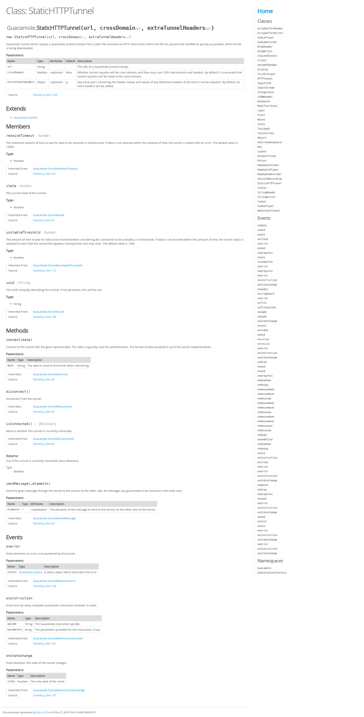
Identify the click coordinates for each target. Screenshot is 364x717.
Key (259, 146)
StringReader (266, 192)
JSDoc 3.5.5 (42, 712)
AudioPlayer (265, 37)
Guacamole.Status (30, 572)
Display (262, 69)
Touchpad (263, 128)
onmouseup (264, 398)
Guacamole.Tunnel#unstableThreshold (57, 265)
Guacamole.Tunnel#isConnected (53, 439)
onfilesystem (266, 307)
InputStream (265, 87)
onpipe (262, 316)
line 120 (51, 317)
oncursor (263, 339)
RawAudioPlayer (268, 169)
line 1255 (51, 95)
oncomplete (265, 261)
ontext (262, 521)
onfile (262, 302)
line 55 (50, 523)
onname (262, 311)
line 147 (51, 643)
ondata (262, 225)
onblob (262, 362)
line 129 (51, 586)
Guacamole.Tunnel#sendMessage (54, 518)
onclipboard (265, 293)
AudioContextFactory (271, 572)
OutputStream (266, 155)
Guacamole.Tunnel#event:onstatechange (59, 690)
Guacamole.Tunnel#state (48, 215)
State (261, 124)
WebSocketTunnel (268, 210)
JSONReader (265, 96)
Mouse (261, 119)
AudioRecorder (267, 42)
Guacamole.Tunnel (25, 117)
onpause (262, 484)
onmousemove (265, 393)
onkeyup (262, 384)
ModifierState (267, 105)
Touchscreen (265, 133)
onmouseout (265, 425)
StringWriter (266, 196)
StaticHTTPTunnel (269, 183)
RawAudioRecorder (269, 174)
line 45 (50, 411)
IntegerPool (265, 92)
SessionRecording (269, 178)
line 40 (50, 379)
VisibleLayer (266, 74)
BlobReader (265, 46)
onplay (262, 489)
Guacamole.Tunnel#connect (50, 374)
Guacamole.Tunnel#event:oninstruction (58, 638)
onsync (262, 325)
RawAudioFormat (268, 165)
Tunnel (262, 201)
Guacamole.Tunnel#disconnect (52, 406)
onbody (262, 434)
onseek (262, 498)
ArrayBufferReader (270, 28)
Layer (261, 110)
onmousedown (265, 389)
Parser (262, 160)
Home (265, 11)
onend (261, 229)
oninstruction (267, 280)
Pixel (261, 114)
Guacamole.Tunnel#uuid (48, 311)
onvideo (262, 330)
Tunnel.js (39, 95)
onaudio (262, 289)
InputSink (264, 83)
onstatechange (267, 284)
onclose (262, 239)
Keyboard (263, 101)
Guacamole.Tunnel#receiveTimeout (55, 168)
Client (262, 60)
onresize (263, 343)
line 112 (51, 270)
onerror (262, 243)
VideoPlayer (265, 206)
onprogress (265, 252)
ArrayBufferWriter (270, 33)
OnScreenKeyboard (269, 142)
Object (262, 137)
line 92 (50, 220)
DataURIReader (267, 64)
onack (261, 234)
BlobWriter (265, 51)
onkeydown (264, 380)
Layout (262, 151)
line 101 (51, 174)
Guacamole (21, 27)
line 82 (50, 444)
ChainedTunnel (267, 55)
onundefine (265, 439)
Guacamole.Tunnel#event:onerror (54, 581)
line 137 (51, 695)
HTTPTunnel (265, 78)
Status (262, 187)
